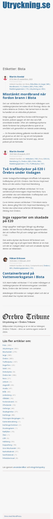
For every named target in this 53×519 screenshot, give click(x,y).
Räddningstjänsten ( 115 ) (19, 89)
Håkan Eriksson (17, 258)
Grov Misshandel (9, 448)
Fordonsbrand (8, 402)
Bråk (4, 392)
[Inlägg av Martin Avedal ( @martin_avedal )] (5, 78)
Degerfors (7, 365)
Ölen (4, 435)
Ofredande (7, 405)
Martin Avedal (17, 77)
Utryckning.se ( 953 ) (37, 89)
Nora (4, 378)
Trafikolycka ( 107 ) (37, 164)
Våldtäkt (6, 398)
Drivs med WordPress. (13, 516)
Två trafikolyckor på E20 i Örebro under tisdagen (24, 171)
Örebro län (7, 375)
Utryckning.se (8, 348)
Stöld (5, 368)
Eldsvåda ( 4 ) (35, 84)
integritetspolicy (37, 467)
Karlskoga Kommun (10, 425)
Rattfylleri (6, 431)
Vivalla (5, 388)
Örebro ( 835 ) (28, 86)
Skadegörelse (8, 411)
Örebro (5, 358)
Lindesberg (7, 395)
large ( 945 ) (45, 84)
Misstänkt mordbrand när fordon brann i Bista (24, 96)
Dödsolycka (7, 372)
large (5, 355)
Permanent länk (16, 81)
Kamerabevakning (10, 421)
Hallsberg (6, 441)
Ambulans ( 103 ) (32, 159)
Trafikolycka (7, 362)
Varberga (6, 408)
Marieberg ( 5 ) (15, 161)
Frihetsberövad (9, 458)
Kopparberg (7, 445)
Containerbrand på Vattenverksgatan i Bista (24, 275)
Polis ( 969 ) (38, 86)
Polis (4, 345)
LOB (4, 438)
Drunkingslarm (8, 428)
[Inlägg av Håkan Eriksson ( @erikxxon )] (5, 260)
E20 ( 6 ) (46, 159)
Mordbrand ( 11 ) (16, 86)
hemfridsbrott (8, 455)
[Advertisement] (26, 38)
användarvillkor (19, 467)
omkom (5, 382)
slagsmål (6, 385)
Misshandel (7, 352)
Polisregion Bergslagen (12, 418)
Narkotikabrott (8, 451)
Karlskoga (6, 415)
